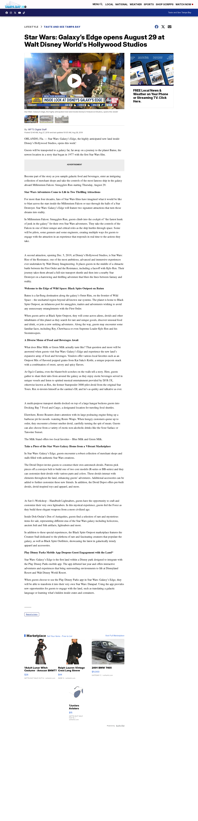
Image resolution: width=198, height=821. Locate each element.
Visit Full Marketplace (114, 636)
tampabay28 (16, 13)
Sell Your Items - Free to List (59, 636)
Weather (136, 4)
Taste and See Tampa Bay (179, 12)
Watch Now (184, 4)
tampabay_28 (11, 13)
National (121, 4)
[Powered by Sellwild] (120, 726)
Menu (96, 4)
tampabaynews (7, 13)
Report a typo (32, 614)
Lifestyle (31, 26)
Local (109, 4)
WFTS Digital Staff (37, 129)
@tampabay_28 (24, 13)
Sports (149, 4)
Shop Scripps (165, 4)
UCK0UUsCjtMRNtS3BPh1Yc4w (20, 13)
